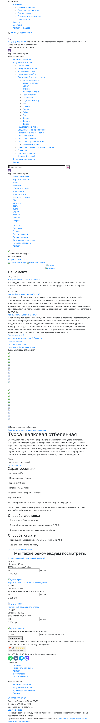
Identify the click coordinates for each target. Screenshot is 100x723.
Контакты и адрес (21, 28)
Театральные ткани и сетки (31, 132)
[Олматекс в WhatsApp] (10, 658)
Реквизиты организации (29, 16)
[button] (50, 386)
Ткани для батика (26, 135)
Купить (20, 579)
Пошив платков (25, 13)
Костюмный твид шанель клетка (23, 607)
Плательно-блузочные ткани (31, 77)
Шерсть (26, 121)
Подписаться (15, 638)
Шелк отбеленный (26, 156)
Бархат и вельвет (31, 83)
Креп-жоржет (29, 94)
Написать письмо (37, 262)
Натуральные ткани (22, 687)
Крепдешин (28, 97)
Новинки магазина (22, 684)
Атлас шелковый (31, 80)
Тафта (25, 112)
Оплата (16, 22)
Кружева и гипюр (31, 100)
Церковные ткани (26, 153)
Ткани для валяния (27, 138)
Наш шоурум (24, 19)
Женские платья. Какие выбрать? (24, 279)
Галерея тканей (20, 234)
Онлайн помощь (18, 262)
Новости (17, 665)
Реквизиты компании (23, 668)
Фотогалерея (19, 674)
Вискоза (26, 89)
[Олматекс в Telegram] (21, 658)
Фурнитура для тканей (24, 690)
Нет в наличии (15, 465)
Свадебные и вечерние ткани (32, 130)
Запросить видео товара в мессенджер (27, 430)
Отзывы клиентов (26, 7)
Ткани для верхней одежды (31, 141)
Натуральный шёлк (27, 74)
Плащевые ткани (31, 144)
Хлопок (26, 118)
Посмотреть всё (16, 335)
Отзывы (16, 231)
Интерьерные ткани (27, 68)
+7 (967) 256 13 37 (17, 41)
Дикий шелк (23, 65)
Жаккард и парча (31, 91)
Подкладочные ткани (28, 127)
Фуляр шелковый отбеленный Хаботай (26, 558)
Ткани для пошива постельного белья (36, 147)
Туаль (25, 115)
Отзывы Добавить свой (20, 549)
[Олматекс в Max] (26, 658)
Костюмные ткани (26, 71)
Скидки (16, 693)
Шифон (26, 124)
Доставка (17, 25)
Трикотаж (22, 150)
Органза (26, 106)
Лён (24, 103)
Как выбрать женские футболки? (24, 294)
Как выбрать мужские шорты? (22, 315)
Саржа (26, 109)
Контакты (17, 246)
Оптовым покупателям (29, 10)
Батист (26, 86)
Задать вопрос (15, 710)
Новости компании (22, 243)
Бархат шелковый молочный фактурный (27, 582)
